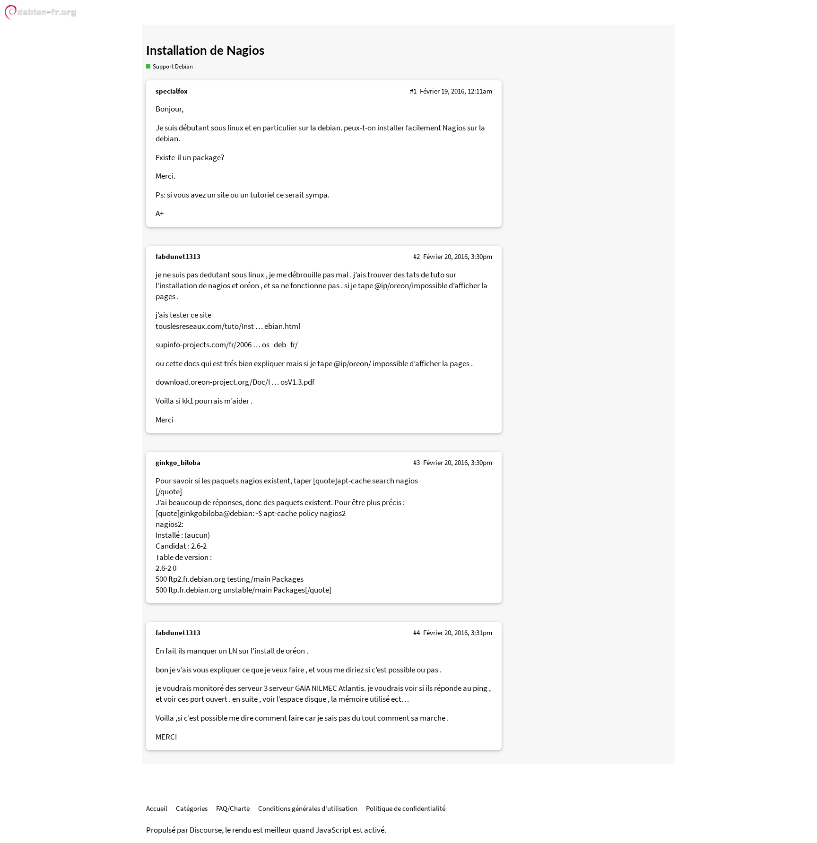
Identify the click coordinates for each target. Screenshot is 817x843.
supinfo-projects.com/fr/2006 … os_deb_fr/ (227, 345)
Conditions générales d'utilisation (307, 808)
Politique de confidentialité (405, 808)
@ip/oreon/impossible (410, 286)
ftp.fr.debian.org (195, 590)
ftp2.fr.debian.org (197, 579)
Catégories (192, 808)
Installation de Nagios (205, 51)
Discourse (206, 830)
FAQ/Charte (233, 808)
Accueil (156, 808)
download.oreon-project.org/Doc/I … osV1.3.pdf (235, 382)
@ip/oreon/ (352, 364)
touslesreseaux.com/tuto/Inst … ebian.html (228, 326)
